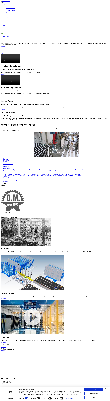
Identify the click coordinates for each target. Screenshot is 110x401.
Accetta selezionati (93, 393)
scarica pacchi (8, 12)
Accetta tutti (93, 389)
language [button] (2, 34)
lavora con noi (6, 27)
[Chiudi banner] (105, 388)
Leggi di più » (3, 347)
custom (7, 14)
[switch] (38, 398)
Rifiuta (93, 397)
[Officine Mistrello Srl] (5, 1)
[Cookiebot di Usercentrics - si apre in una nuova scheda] (10, 398)
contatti (4, 29)
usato (4, 25)
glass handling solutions (10, 8)
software (7, 17)
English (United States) (7, 38)
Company (5, 4)
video (4, 20)
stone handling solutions (10, 10)
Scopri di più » (3, 253)
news (4, 23)
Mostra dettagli (69, 398)
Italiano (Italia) (6, 36)
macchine (5, 6)
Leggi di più (3, 46)
